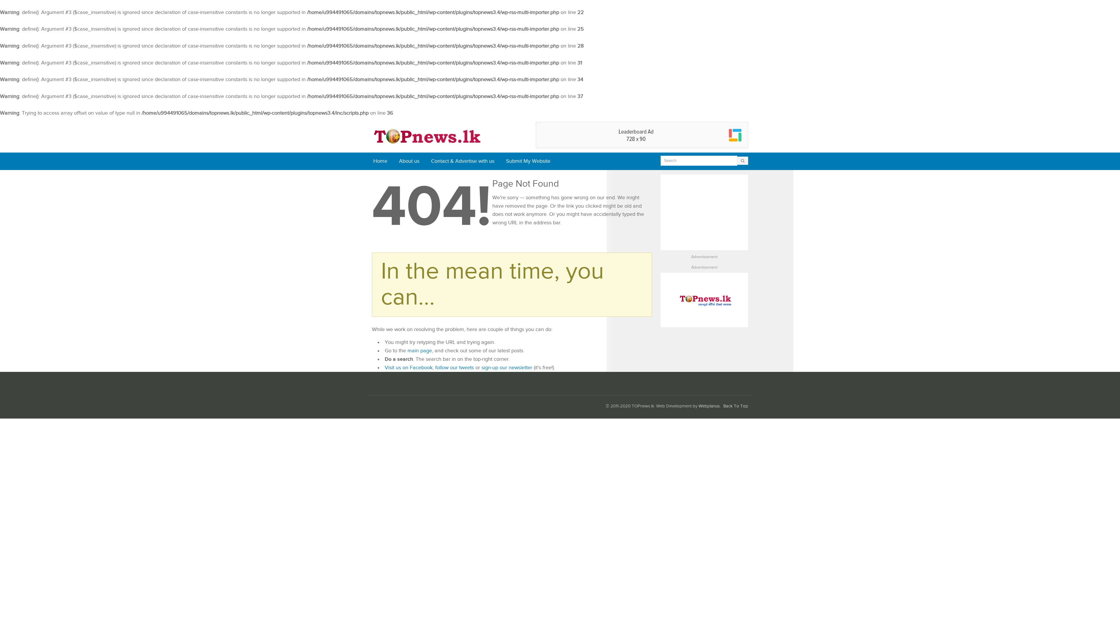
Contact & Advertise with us (462, 161)
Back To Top (735, 406)
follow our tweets (454, 368)
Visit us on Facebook (409, 368)
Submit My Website (528, 161)
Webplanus (709, 406)
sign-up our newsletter (507, 368)
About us (409, 161)
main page (419, 351)
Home (380, 161)
